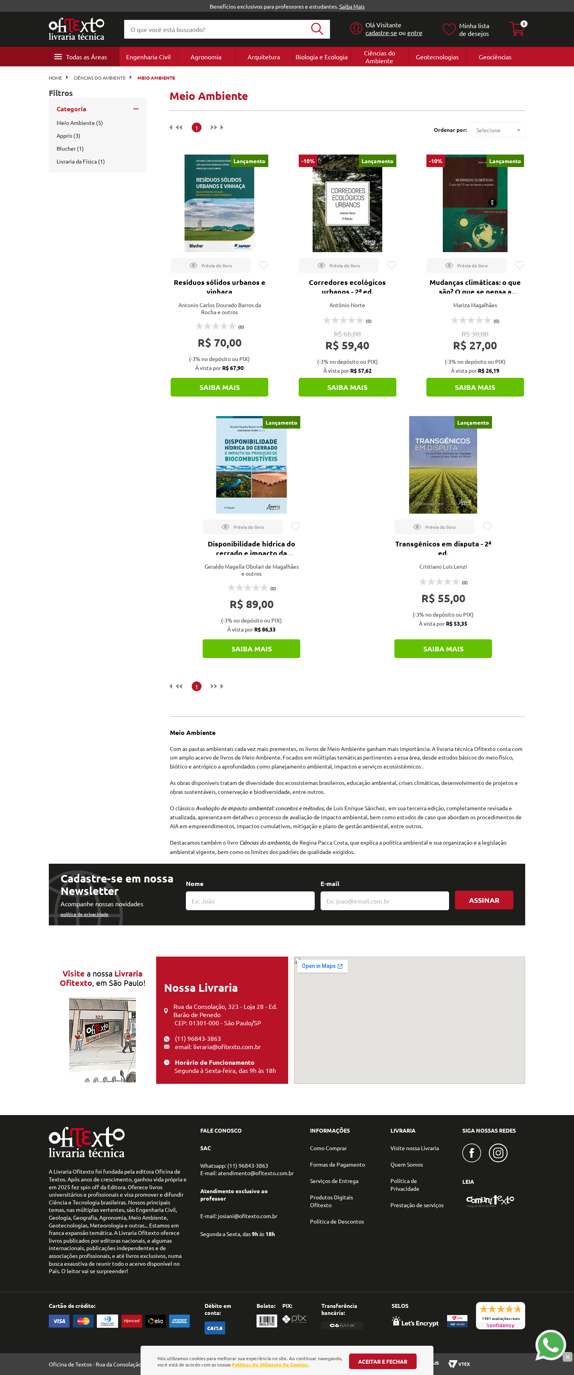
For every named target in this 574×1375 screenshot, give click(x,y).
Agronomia (206, 56)
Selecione (488, 129)
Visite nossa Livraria (414, 1147)
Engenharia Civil (148, 56)
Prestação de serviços (417, 1204)
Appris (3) (68, 135)
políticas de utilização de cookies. (270, 1364)
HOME (55, 78)
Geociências (495, 56)
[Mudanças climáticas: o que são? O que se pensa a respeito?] (475, 203)
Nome (194, 883)
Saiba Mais (352, 6)
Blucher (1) (70, 148)
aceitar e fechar (382, 1361)
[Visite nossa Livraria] (87, 1155)
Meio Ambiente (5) (80, 122)
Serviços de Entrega (334, 1180)
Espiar (211, 265)
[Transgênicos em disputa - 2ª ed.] (443, 465)
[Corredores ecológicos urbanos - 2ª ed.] (347, 203)
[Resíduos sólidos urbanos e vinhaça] (219, 203)
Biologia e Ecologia (322, 56)
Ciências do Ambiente (379, 56)
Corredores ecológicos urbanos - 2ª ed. (347, 286)
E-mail (330, 883)
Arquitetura (264, 56)
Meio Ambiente (156, 78)
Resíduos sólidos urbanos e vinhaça (220, 286)
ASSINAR (484, 899)
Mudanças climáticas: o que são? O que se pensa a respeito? (475, 291)
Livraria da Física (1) (81, 161)
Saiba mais (220, 386)
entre (414, 32)
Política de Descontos (337, 1221)
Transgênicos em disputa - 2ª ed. (443, 548)
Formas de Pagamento (337, 1164)
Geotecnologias (437, 56)
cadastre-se (381, 32)
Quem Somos (406, 1164)
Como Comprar (328, 1147)
